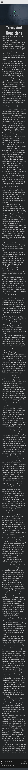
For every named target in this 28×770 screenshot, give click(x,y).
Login (25, 761)
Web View (24, 763)
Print (4, 761)
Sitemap (9, 761)
